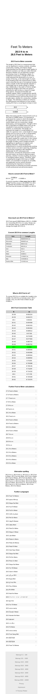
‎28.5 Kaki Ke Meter (12, 593)
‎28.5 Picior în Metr (12, 561)
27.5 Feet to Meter (12, 391)
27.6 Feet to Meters (12, 394)
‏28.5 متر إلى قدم (11, 575)
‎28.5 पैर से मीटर (10, 590)
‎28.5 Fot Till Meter (12, 568)
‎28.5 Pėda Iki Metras (12, 543)
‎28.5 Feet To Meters (12, 496)
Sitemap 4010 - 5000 (21, 673)
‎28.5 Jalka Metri (11, 525)
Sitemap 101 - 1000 (21, 658)
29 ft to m (9, 445)
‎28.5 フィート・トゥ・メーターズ (16, 597)
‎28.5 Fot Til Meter (11, 604)
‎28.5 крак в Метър (12, 499)
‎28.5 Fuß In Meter (12, 510)
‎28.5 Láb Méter (11, 535)
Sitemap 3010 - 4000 (21, 669)
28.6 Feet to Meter (12, 430)
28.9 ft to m (9, 441)
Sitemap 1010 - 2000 (21, 662)
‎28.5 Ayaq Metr (11, 579)
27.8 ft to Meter (11, 402)
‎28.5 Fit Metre (10, 627)
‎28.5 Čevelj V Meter (12, 612)
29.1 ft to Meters (11, 448)
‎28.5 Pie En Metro (11, 517)
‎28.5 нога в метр (11, 608)
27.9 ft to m (9, 405)
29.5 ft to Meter (11, 463)
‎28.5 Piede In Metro (12, 539)
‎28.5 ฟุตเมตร (10, 619)
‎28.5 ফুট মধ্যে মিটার (11, 582)
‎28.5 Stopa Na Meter (12, 564)
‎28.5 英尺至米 (10, 641)
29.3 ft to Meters (11, 456)
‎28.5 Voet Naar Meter (13, 550)
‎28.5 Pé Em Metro (12, 557)
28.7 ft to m (9, 434)
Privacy (21, 683)
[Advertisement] (21, 21)
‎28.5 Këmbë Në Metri (13, 615)
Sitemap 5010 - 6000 (21, 676)
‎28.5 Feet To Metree (12, 645)
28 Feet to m (10, 409)
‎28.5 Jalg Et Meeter (12, 521)
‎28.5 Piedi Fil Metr (12, 546)
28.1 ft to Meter (11, 412)
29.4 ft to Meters (11, 459)
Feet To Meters (21, 47)
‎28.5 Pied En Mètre (12, 528)
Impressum (21, 687)
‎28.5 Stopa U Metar (12, 532)
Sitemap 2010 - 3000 (21, 665)
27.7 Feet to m (10, 398)
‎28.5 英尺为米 (10, 638)
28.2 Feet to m (10, 416)
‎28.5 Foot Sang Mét (12, 634)
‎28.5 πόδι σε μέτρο (12, 514)
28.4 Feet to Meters (12, 423)
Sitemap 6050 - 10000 (21, 680)
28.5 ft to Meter (11, 427)
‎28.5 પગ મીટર (10, 623)
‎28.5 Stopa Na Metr (12, 503)
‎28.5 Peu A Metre (11, 586)
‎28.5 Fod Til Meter (12, 507)
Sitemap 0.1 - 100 (21, 655)
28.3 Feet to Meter (12, 420)
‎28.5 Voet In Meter (12, 571)
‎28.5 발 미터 (10, 601)
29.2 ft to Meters (11, 452)
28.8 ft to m (9, 438)
